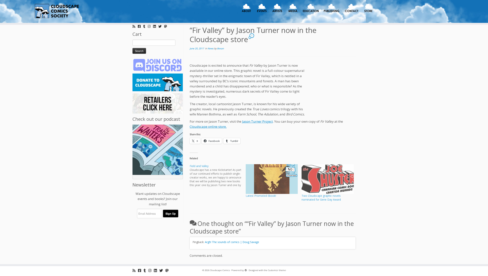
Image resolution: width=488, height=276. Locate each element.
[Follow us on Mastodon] (166, 26)
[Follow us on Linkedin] (155, 26)
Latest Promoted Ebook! (261, 196)
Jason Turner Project (257, 121)
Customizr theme (277, 270)
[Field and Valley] (218, 175)
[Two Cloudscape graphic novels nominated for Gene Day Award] (328, 179)
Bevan (220, 48)
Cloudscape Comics (220, 270)
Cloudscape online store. (208, 126)
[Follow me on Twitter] (161, 26)
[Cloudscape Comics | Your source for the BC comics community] (56, 11)
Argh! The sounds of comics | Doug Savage (232, 242)
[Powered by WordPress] (245, 269)
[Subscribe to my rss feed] (135, 26)
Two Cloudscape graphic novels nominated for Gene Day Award (321, 197)
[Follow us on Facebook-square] (140, 26)
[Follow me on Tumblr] (145, 26)
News (211, 48)
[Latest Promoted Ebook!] (272, 179)
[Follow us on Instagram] (150, 26)
